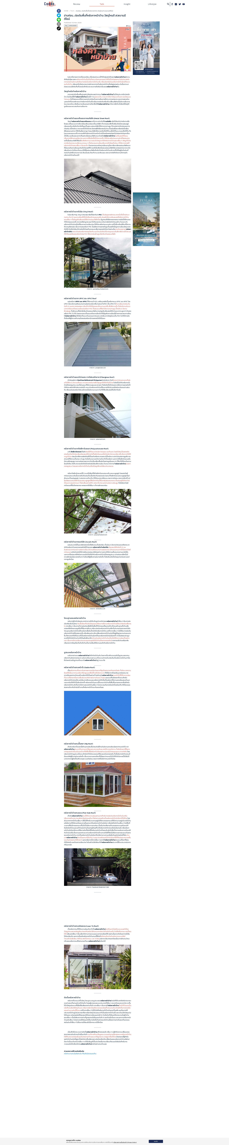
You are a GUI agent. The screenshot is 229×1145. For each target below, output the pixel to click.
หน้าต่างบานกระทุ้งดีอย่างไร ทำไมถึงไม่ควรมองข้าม (80, 1053)
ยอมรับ (156, 1141)
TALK (72, 11)
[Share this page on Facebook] (59, 11)
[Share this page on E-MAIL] (59, 24)
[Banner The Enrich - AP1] (146, 48)
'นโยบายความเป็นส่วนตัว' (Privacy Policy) (125, 1142)
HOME (66, 11)
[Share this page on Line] (59, 20)
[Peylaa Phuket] (146, 219)
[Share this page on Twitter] (59, 15)
